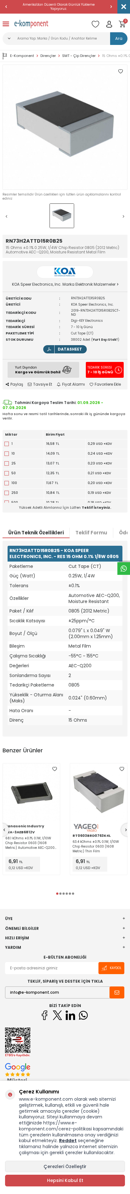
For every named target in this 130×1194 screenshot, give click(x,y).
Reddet (68, 1140)
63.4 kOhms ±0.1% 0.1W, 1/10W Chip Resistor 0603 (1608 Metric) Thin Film (96, 846)
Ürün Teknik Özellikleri (36, 532)
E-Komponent (22, 55)
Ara (118, 38)
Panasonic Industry (24, 826)
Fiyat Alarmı (73, 384)
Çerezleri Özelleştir (65, 1166)
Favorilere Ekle (108, 384)
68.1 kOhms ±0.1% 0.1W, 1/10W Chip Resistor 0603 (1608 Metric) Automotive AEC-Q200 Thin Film (30, 843)
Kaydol (115, 968)
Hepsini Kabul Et (65, 1180)
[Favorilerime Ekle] (54, 768)
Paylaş (16, 384)
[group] (65, 127)
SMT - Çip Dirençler (79, 55)
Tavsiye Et (42, 384)
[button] (6, 6)
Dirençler (48, 55)
